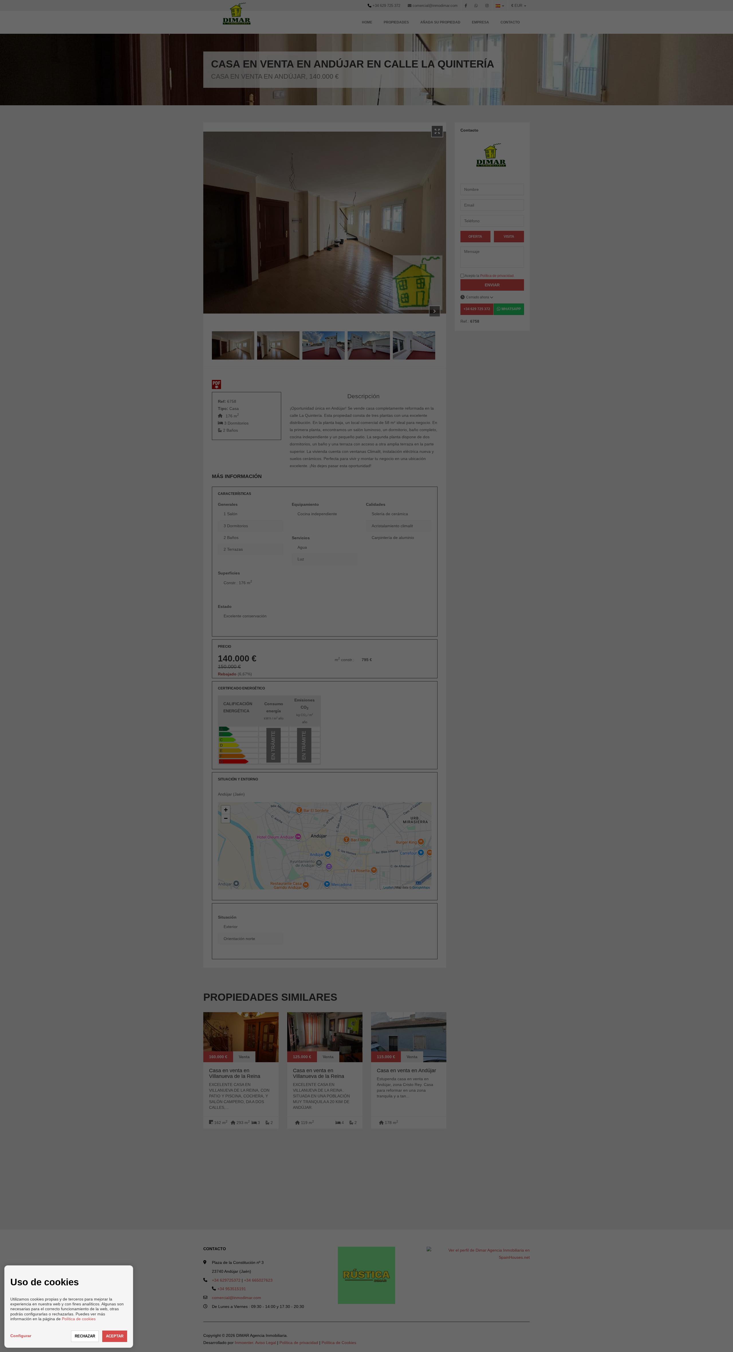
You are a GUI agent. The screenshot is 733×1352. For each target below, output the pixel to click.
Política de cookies (79, 1319)
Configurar (20, 1335)
